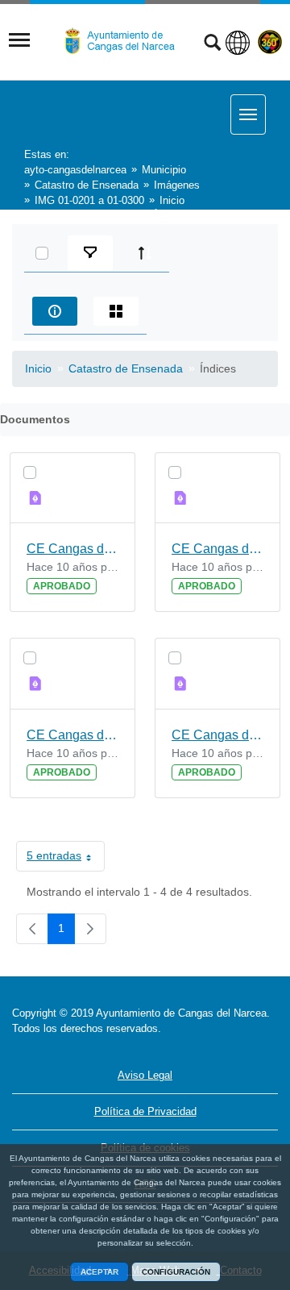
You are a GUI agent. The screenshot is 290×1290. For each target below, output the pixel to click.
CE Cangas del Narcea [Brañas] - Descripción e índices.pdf (72, 735)
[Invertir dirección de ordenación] (145, 253)
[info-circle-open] (54, 311)
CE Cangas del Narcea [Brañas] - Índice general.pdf (217, 549)
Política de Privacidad (145, 1111)
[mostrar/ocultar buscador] (212, 44)
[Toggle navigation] (19, 40)
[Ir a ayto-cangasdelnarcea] (126, 41)
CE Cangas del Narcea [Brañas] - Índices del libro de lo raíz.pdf (217, 735)
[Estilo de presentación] (116, 311)
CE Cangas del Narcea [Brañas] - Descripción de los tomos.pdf (72, 549)
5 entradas (66, 858)
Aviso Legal (145, 1075)
